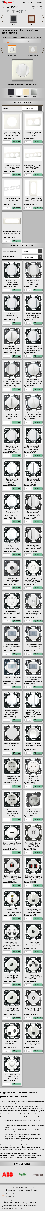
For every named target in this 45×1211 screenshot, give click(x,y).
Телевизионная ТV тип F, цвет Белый (33, 1009)
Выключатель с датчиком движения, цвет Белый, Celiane (33, 613)
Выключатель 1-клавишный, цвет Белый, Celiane (12, 315)
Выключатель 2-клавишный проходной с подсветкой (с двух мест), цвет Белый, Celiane (12, 548)
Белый (18, 96)
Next (43, 19)
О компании (10, 1190)
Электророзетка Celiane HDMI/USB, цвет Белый (12, 844)
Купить (18, 141)
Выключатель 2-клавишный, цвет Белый (33, 480)
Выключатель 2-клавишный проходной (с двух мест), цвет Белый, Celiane (12, 514)
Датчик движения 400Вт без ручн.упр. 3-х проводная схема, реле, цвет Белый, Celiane (33, 680)
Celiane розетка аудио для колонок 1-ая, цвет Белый (12, 877)
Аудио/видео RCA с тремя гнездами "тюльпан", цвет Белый (12, 910)
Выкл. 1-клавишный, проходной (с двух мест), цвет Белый (33, 315)
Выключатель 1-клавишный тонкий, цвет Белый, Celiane (12, 414)
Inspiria (13, 24)
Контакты (26, 2)
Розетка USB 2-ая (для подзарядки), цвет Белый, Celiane (33, 844)
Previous (2, 19)
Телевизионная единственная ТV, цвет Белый (33, 944)
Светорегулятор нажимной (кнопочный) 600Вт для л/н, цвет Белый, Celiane (33, 713)
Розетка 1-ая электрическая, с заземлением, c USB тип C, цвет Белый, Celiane (33, 813)
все (8, 41)
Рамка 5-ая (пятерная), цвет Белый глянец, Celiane (12, 200)
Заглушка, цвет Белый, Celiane (12, 744)
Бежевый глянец (33, 55)
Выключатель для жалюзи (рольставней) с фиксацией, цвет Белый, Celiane (12, 614)
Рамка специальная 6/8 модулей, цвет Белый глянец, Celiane (12, 233)
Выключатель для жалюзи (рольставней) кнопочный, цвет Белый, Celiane (33, 580)
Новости (36, 1190)
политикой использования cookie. (13, 1208)
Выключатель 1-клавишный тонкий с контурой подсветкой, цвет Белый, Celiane (33, 415)
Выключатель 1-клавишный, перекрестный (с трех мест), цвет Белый (12, 448)
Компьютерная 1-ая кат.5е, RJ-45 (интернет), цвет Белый (33, 910)
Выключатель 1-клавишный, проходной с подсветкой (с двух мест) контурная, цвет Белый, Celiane (12, 383)
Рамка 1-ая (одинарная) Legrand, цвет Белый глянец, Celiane (12, 134)
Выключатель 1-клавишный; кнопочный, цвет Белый (33, 447)
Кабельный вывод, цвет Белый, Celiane (33, 744)
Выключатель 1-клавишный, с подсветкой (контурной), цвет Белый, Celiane (33, 284)
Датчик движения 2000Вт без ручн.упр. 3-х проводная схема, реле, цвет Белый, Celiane (12, 648)
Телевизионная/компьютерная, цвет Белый (12, 1043)
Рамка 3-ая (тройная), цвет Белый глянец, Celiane (12, 167)
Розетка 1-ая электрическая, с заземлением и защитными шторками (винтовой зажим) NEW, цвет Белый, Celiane (12, 814)
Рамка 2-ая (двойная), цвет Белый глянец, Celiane (33, 134)
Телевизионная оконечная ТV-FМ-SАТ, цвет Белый (33, 977)
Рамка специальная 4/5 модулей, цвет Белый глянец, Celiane (33, 200)
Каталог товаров (24, 1190)
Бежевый (26, 96)
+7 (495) (11, 7)
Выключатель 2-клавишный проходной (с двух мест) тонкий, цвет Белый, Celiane (33, 514)
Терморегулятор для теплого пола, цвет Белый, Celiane (12, 1076)
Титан (34, 96)
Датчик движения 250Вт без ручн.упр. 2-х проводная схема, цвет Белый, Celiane (33, 647)
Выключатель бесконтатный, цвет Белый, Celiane (12, 580)
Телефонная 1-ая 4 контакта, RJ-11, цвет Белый (33, 1043)
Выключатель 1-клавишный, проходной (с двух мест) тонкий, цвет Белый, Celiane (12, 349)
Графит (11, 96)
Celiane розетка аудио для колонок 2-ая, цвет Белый (33, 877)
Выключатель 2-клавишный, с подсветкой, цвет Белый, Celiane (12, 481)
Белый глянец (12, 55)
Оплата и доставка (36, 2)
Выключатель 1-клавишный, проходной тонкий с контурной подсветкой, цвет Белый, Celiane (33, 383)
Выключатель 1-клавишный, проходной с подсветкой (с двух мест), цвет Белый (33, 349)
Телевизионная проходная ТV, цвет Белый (12, 1010)
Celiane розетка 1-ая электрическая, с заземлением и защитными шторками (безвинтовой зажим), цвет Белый (12, 781)
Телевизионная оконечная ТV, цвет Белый (12, 977)
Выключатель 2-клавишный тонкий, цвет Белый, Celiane (33, 547)
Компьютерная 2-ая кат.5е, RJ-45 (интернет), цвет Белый (12, 944)
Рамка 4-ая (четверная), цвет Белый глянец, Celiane (33, 167)
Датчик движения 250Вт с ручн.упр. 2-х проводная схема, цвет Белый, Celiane (12, 680)
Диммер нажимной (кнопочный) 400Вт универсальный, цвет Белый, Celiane (12, 713)
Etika (31, 24)
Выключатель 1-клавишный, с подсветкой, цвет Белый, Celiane (12, 283)
